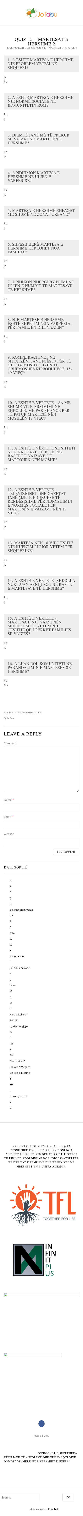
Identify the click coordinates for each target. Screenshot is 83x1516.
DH (11, 915)
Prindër (14, 1020)
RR (11, 1043)
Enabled (53, 1509)
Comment (10, 743)
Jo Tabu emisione (20, 968)
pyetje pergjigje (19, 1026)
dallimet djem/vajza (21, 909)
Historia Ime (17, 956)
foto (12, 933)
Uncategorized (25, 48)
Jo (5, 76)
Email (8, 817)
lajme (13, 985)
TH (11, 1084)
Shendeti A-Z (17, 1061)
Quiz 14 (8, 718)
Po (5, 81)
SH (11, 1055)
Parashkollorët (18, 1014)
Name (9, 799)
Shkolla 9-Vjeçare (20, 1067)
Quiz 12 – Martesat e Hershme (23, 712)
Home (9, 48)
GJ (11, 944)
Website (9, 834)
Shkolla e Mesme (20, 1072)
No (6, 685)
